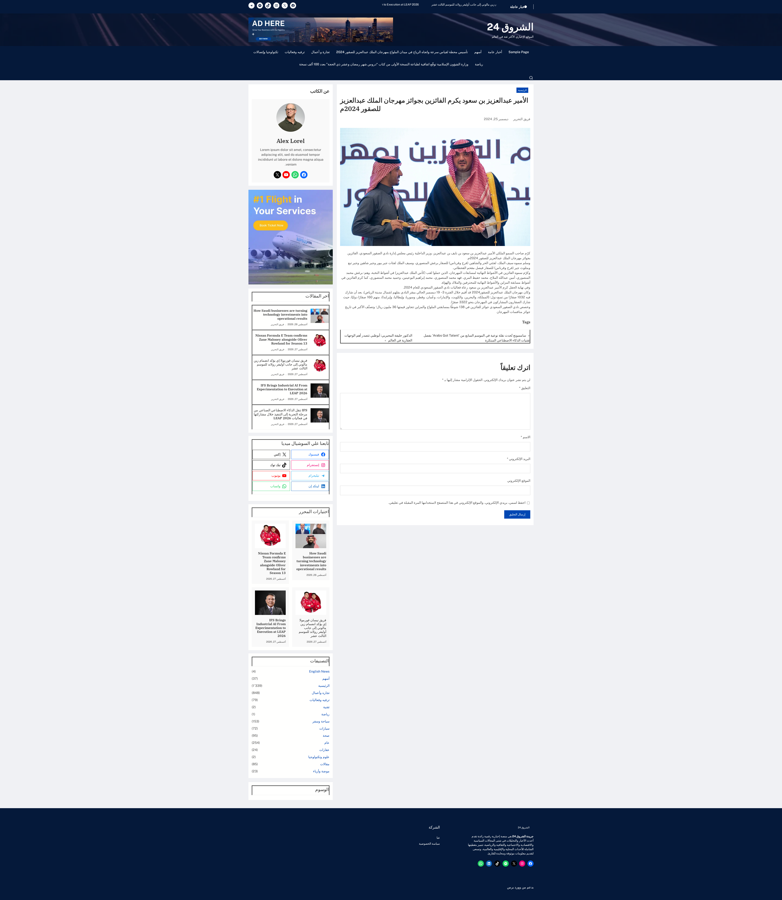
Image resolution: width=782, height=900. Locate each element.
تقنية (326, 707)
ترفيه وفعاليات (295, 52)
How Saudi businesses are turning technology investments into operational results (280, 314)
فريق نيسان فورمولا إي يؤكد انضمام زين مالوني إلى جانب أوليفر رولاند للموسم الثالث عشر (280, 364)
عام (326, 743)
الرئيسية (522, 90)
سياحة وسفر (320, 721)
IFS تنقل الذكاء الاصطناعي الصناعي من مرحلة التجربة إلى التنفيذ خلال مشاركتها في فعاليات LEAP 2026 (280, 414)
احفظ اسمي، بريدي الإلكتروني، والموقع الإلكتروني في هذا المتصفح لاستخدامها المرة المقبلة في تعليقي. (456, 503)
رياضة (479, 64)
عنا (438, 837)
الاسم (525, 437)
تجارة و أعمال (320, 52)
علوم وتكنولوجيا (318, 757)
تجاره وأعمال (320, 693)
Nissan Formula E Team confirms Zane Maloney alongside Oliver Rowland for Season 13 (281, 339)
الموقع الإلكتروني (518, 481)
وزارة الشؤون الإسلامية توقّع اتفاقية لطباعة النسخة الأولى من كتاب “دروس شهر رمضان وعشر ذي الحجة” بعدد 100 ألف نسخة (383, 64)
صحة (326, 736)
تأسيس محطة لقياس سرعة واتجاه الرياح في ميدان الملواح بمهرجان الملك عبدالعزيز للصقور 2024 (402, 52)
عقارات (324, 750)
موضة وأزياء (321, 771)
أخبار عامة (495, 52)
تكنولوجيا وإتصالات (265, 52)
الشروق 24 (510, 27)
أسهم (477, 52)
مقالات (324, 764)
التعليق (524, 388)
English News (319, 671)
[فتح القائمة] (531, 77)
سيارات (324, 728)
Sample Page (519, 52)
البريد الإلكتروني (518, 459)
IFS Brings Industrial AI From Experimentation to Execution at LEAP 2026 (448, 4)
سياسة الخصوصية (429, 843)
